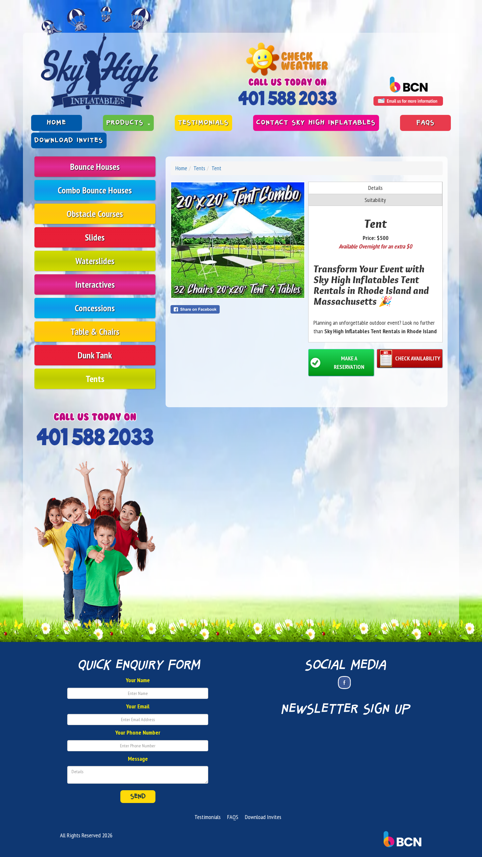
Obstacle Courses (95, 214)
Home (56, 122)
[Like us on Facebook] (344, 682)
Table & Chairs (94, 331)
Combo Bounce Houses (95, 190)
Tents (95, 379)
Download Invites (68, 140)
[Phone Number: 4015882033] (287, 98)
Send (138, 796)
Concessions (95, 308)
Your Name (138, 680)
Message (138, 758)
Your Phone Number (137, 732)
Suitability (375, 200)
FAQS (425, 122)
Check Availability (417, 358)
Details (375, 187)
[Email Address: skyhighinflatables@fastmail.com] (408, 101)
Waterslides (94, 261)
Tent (216, 168)
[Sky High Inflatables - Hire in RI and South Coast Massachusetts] (99, 58)
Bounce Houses (95, 166)
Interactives (95, 284)
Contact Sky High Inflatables (316, 122)
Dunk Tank (95, 355)
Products (126, 122)
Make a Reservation (349, 363)
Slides (95, 237)
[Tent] (238, 240)
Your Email (138, 706)
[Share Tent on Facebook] (238, 309)
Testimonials (203, 122)
